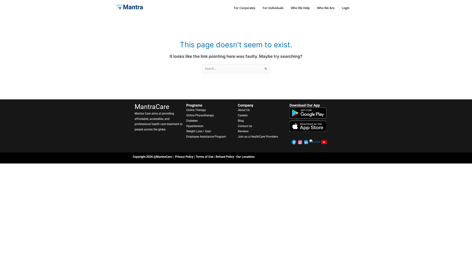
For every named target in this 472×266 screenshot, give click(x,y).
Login (346, 8)
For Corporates (244, 8)
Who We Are (325, 8)
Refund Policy (225, 156)
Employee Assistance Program (206, 136)
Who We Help (300, 8)
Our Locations (245, 156)
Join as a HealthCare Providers (258, 136)
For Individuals (273, 8)
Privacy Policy (184, 156)
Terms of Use (205, 156)
